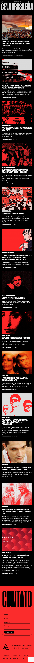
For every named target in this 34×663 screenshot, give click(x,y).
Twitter (26, 655)
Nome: (6, 615)
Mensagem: (7, 626)
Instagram (16, 655)
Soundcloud (6, 659)
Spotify (25, 659)
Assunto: (7, 622)
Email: (6, 618)
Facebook (5, 655)
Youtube (15, 659)
